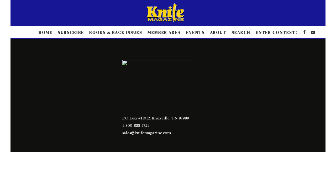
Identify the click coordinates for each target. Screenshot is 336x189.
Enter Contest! (276, 32)
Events (195, 32)
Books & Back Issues (115, 32)
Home (45, 32)
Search (241, 32)
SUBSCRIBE (71, 32)
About (218, 32)
